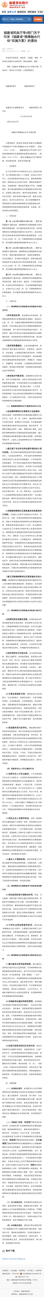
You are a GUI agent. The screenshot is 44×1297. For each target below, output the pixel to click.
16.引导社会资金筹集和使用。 (20, 925)
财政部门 (14, 1140)
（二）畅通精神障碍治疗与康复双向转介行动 (23, 406)
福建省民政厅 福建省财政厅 (20, 86)
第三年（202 (11, 275)
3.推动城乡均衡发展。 (16, 376)
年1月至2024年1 (23, 248)
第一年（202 (11, 221)
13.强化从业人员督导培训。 (18, 818)
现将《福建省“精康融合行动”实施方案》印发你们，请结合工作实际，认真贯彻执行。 (22, 68)
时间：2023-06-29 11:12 (10, 51)
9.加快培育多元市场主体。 (17, 653)
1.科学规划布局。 (14, 315)
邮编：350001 (33, 1280)
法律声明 (38, 1270)
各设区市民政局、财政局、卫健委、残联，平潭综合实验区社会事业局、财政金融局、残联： (22, 59)
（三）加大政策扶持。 (15, 1202)
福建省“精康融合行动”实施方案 (23, 132)
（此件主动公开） (13, 122)
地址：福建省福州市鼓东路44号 (17, 1280)
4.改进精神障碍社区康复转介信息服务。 (24, 411)
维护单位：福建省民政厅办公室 (22, 1294)
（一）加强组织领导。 (15, 1088)
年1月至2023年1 (23, 221)
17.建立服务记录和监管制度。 (19, 964)
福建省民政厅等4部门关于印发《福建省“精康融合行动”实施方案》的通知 (22, 36)
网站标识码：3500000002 (11, 1274)
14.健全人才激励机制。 (16, 859)
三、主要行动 (11, 301)
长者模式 (38, 19)
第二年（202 (11, 248)
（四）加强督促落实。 (15, 1225)
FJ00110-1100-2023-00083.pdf (13, 1259)
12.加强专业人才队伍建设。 (18, 774)
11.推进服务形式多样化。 (17, 728)
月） (32, 221)
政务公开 (11, 12)
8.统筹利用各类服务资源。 (17, 619)
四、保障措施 (11, 1083)
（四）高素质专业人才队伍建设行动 (20, 769)
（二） (8, 1122)
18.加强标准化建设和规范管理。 (20, 1001)
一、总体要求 (11, 166)
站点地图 (14, 1270)
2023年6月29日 (19, 116)
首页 (4, 12)
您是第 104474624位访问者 (22, 1283)
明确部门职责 (17, 1122)
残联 (33, 1165)
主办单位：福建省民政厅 (22, 1291)
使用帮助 (22, 1270)
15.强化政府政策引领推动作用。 (20, 895)
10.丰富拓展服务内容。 (16, 694)
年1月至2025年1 (23, 275)
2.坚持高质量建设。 (15, 346)
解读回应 (21, 12)
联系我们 (5, 1270)
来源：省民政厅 (7, 49)
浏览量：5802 (25, 51)
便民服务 (31, 12)
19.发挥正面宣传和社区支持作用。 (21, 1046)
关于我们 (30, 1270)
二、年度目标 (11, 216)
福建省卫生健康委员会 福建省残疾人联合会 (22, 109)
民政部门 (28, 1122)
